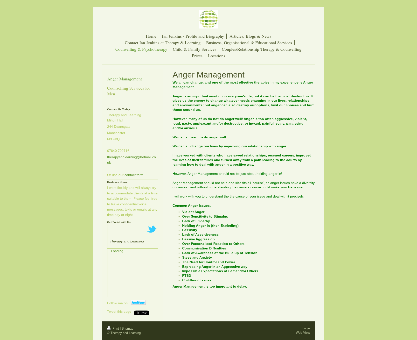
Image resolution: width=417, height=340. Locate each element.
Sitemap (127, 328)
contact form (134, 175)
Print (115, 328)
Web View (303, 332)
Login (306, 328)
